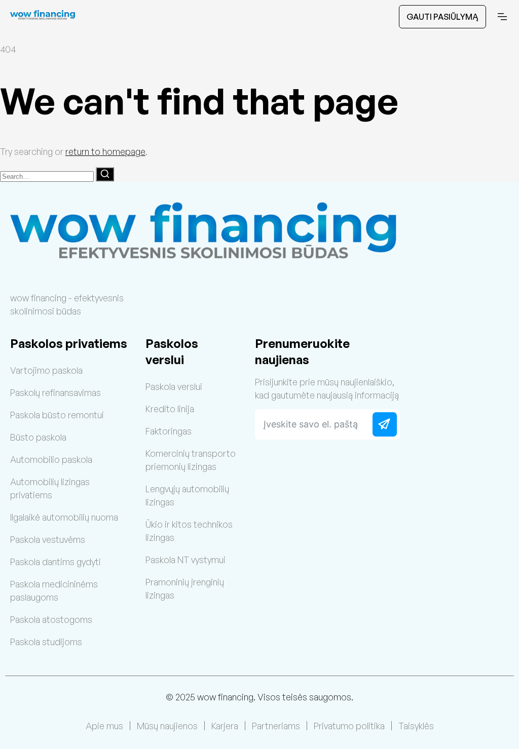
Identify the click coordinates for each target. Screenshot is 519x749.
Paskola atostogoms (51, 619)
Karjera (224, 725)
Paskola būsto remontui (57, 414)
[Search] (105, 174)
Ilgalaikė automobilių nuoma (64, 517)
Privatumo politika (349, 725)
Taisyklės (416, 725)
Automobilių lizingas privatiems (50, 488)
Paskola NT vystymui (185, 559)
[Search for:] (48, 175)
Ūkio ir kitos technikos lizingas (189, 531)
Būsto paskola (38, 437)
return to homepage (105, 151)
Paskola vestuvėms (47, 539)
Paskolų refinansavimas (55, 392)
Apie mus (104, 725)
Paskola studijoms (46, 641)
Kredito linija (169, 408)
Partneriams (276, 725)
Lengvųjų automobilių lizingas (187, 495)
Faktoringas (168, 431)
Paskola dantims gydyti (55, 561)
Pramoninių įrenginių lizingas (184, 588)
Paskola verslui (173, 386)
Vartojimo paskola (46, 370)
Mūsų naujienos (167, 725)
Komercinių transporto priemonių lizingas (190, 460)
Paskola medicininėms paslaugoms (54, 590)
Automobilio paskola (51, 459)
